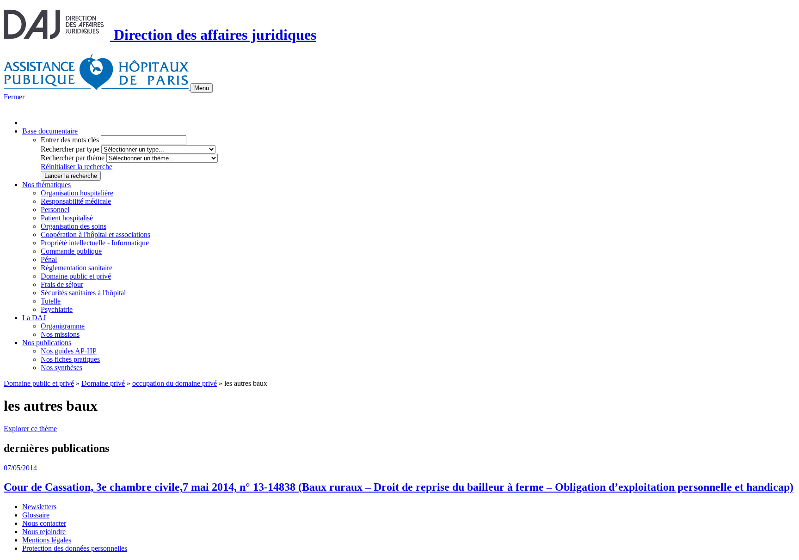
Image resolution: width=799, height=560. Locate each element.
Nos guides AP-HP (69, 351)
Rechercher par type (70, 149)
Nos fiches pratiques (70, 359)
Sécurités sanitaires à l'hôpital (83, 293)
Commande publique (71, 251)
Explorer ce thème (30, 428)
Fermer (14, 97)
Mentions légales (46, 540)
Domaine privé (103, 383)
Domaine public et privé (76, 276)
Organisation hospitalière (77, 193)
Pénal (49, 259)
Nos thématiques (46, 185)
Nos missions (60, 334)
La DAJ (34, 318)
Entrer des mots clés (70, 140)
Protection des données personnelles (74, 548)
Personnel (55, 209)
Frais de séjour (62, 284)
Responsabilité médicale (76, 201)
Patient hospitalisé (67, 218)
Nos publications (46, 343)
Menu (201, 88)
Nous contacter (44, 523)
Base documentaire (50, 131)
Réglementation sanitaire (76, 268)
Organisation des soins (73, 226)
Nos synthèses (61, 367)
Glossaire (35, 515)
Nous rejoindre (44, 532)
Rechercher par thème (72, 158)
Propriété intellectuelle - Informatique (95, 243)
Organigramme (63, 326)
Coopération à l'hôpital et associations (95, 234)
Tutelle (51, 301)
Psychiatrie (57, 309)
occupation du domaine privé (174, 383)
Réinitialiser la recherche (76, 166)
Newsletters (39, 507)
